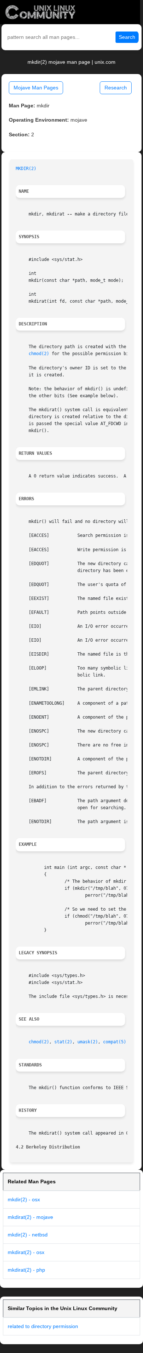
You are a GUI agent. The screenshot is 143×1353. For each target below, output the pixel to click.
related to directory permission (43, 1326)
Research (115, 88)
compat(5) (114, 1041)
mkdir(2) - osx (24, 1199)
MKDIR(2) (26, 168)
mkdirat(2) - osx (26, 1252)
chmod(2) (39, 353)
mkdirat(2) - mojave (30, 1217)
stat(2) (63, 1041)
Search (127, 37)
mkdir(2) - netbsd (28, 1235)
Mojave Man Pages (36, 88)
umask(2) (87, 1041)
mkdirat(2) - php (26, 1270)
